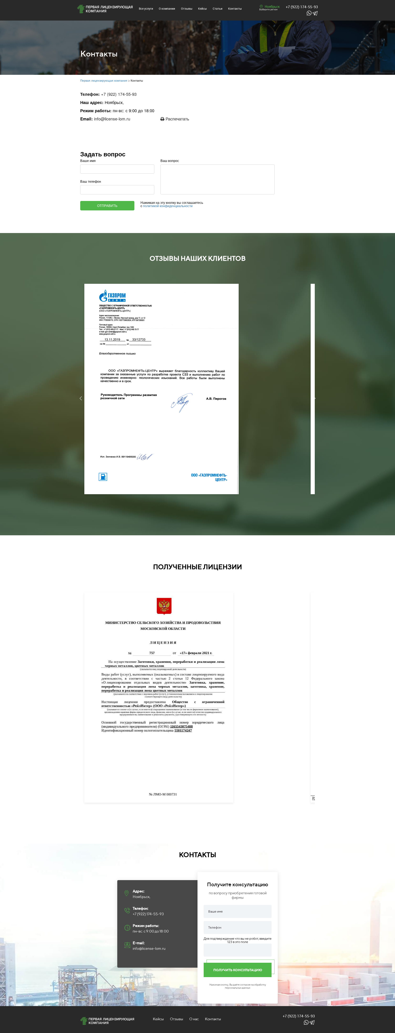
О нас (194, 1019)
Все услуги (146, 8)
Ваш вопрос (169, 160)
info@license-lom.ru (112, 119)
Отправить (107, 205)
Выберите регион (268, 9)
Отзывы (186, 8)
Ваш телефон (90, 181)
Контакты (235, 8)
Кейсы (202, 8)
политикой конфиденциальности (168, 205)
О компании (167, 8)
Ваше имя (88, 160)
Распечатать (176, 119)
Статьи (217, 8)
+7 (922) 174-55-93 (302, 6)
